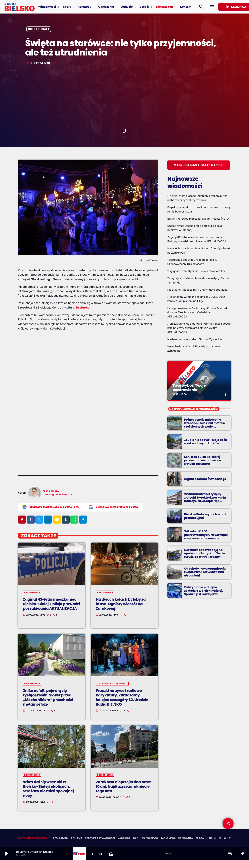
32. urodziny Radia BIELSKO (112, 683)
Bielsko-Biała (39, 29)
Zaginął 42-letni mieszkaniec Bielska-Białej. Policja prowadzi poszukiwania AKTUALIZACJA (51, 604)
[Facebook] (229, 838)
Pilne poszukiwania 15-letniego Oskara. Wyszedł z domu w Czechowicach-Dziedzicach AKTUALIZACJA (198, 312)
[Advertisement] (124, 96)
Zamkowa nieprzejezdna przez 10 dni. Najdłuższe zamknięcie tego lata (123, 786)
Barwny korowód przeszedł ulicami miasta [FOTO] (198, 218)
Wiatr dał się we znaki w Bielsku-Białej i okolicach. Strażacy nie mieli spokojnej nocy (48, 788)
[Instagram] (224, 838)
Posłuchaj (83, 307)
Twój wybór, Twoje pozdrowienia (189, 387)
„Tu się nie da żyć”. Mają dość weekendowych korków (205, 441)
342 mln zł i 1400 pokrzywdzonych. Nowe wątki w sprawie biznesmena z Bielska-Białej (206, 536)
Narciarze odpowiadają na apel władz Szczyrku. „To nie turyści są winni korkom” (204, 553)
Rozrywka (180, 378)
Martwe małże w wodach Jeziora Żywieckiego (196, 339)
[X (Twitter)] (215, 838)
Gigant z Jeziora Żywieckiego (205, 479)
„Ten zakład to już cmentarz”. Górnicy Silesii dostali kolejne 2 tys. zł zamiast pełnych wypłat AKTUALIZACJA (199, 328)
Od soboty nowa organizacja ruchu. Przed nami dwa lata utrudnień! (205, 572)
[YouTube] (210, 838)
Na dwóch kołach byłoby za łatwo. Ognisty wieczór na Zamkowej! (121, 604)
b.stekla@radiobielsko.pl (57, 494)
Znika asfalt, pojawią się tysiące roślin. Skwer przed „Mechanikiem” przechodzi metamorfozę (48, 697)
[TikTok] (220, 838)
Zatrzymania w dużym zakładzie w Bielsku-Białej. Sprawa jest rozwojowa (203, 590)
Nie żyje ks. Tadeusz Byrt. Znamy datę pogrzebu (197, 289)
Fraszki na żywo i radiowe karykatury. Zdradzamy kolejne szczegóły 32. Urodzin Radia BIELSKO (122, 697)
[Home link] (20, 7)
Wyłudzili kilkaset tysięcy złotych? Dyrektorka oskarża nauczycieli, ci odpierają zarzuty (205, 499)
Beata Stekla (51, 491)
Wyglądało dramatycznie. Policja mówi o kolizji (196, 271)
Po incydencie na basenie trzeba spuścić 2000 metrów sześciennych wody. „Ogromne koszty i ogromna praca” (204, 426)
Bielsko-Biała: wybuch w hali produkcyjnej (205, 516)
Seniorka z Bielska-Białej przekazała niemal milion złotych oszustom (202, 460)
